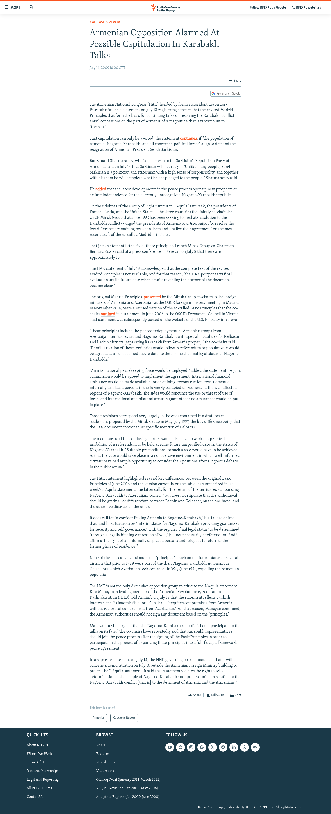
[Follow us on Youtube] (170, 747)
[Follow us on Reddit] (180, 747)
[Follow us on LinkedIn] (233, 747)
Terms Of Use (37, 762)
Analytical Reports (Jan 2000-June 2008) (127, 797)
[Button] (235, 81)
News (100, 745)
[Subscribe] (255, 747)
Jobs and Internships (43, 771)
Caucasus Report (106, 22)
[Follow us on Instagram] (191, 747)
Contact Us (35, 797)
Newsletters (105, 762)
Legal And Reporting (43, 780)
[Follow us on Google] (201, 747)
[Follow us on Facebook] (223, 747)
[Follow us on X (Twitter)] (212, 747)
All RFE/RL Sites (39, 788)
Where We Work (39, 754)
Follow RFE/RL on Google (268, 7)
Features (102, 754)
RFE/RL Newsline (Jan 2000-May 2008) (127, 788)
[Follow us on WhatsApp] (244, 747)
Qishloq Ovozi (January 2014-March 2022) (128, 780)
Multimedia (105, 771)
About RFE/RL (38, 745)
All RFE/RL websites (306, 7)
